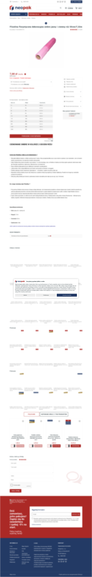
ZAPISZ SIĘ (75, 514)
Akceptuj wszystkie (67, 295)
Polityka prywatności (36, 524)
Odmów (25, 295)
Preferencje (46, 295)
